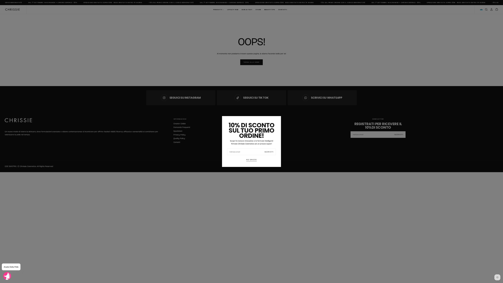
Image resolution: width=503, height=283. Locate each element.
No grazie (251, 160)
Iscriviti (269, 152)
